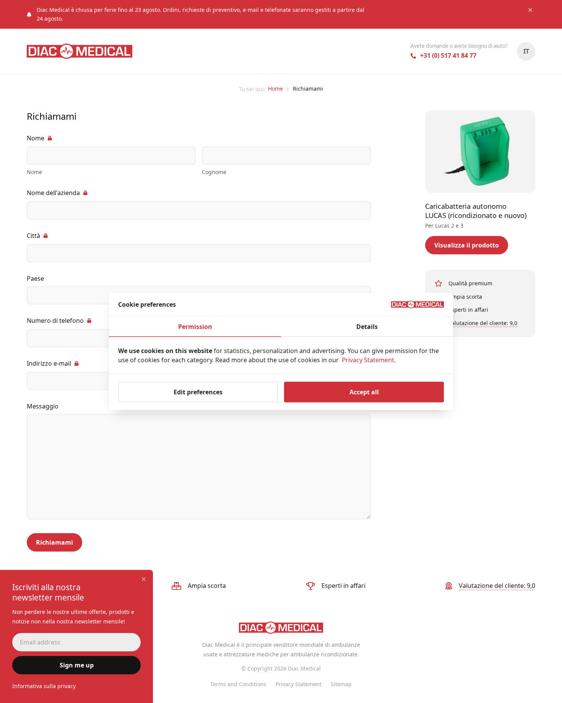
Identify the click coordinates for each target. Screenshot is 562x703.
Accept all (364, 392)
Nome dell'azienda (53, 193)
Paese (35, 278)
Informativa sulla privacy (44, 686)
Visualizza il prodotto (466, 245)
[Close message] (530, 10)
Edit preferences (198, 392)
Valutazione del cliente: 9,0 (482, 322)
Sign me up (77, 665)
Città (33, 235)
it (526, 51)
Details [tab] (367, 326)
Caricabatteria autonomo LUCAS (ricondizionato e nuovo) (475, 211)
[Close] (144, 579)
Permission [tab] (195, 326)
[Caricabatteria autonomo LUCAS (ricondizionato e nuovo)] (480, 151)
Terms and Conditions (238, 684)
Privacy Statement (299, 684)
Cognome (214, 172)
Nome (35, 138)
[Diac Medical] (79, 51)
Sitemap (341, 684)
